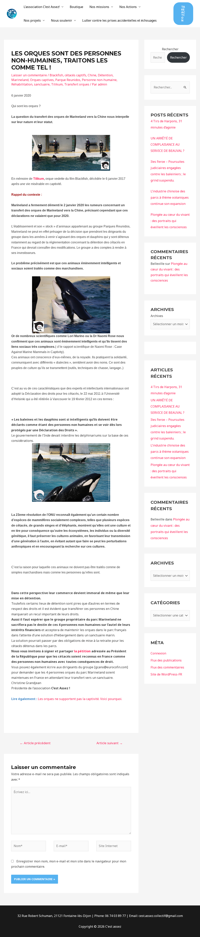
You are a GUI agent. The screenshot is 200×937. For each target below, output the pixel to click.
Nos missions (99, 7)
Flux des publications (166, 660)
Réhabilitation (21, 84)
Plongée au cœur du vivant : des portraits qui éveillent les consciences (170, 220)
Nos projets (32, 20)
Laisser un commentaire (29, 75)
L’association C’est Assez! (42, 7)
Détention (105, 75)
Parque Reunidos (67, 80)
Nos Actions (128, 7)
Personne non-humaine (99, 80)
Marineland (20, 80)
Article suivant (109, 743)
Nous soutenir (61, 20)
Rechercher (170, 49)
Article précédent (35, 743)
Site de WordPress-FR (166, 674)
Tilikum (57, 84)
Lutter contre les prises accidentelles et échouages (119, 20)
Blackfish (56, 75)
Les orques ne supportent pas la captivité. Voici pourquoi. (80, 699)
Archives (157, 316)
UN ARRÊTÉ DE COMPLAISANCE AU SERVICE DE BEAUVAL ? (167, 144)
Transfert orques (76, 84)
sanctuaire (42, 84)
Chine (92, 75)
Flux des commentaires (167, 667)
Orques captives (42, 80)
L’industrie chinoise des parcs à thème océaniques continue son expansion (170, 197)
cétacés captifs (75, 75)
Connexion (158, 653)
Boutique (76, 7)
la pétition (82, 651)
